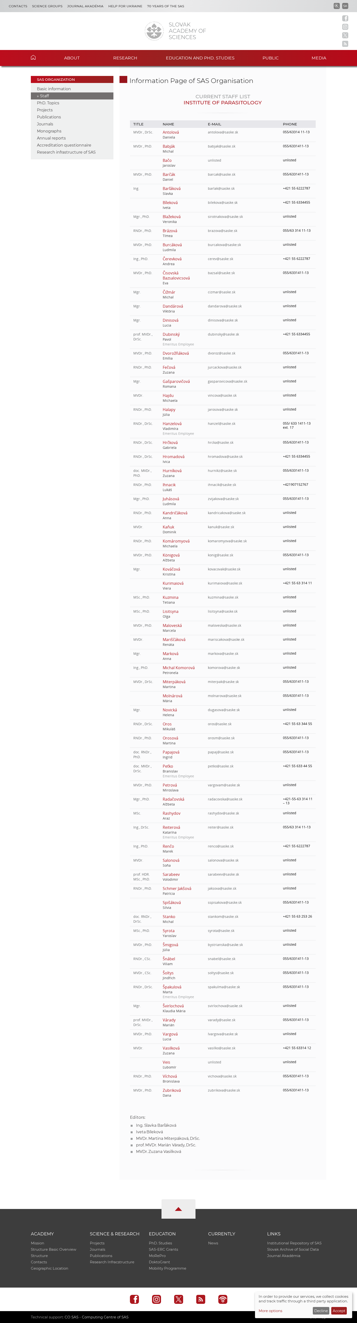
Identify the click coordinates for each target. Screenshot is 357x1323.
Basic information (54, 89)
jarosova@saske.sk (223, 409)
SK (345, 6)
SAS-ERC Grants (163, 1249)
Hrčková (170, 442)
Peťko (168, 766)
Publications (49, 117)
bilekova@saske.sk (223, 202)
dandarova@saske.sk (225, 306)
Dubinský (171, 334)
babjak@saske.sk (221, 146)
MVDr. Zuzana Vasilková (158, 1151)
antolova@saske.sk (223, 132)
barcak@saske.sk (221, 174)
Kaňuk (168, 527)
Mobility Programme (167, 1268)
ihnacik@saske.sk (222, 484)
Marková (170, 653)
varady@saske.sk (221, 1020)
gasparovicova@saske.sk (227, 381)
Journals (45, 124)
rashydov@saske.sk (223, 813)
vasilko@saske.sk (221, 1048)
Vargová (170, 1034)
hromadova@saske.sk (225, 456)
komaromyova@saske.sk (227, 541)
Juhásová (171, 498)
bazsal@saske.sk (221, 273)
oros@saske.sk (219, 724)
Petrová (170, 785)
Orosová (170, 738)
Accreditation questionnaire (64, 145)
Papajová (171, 752)
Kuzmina (170, 597)
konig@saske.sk (220, 555)
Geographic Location (49, 1268)
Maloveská (172, 625)
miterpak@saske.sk (223, 681)
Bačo (167, 160)
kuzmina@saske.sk (223, 597)
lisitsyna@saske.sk (223, 611)
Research (125, 57)
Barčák (169, 174)
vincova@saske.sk (222, 395)
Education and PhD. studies (200, 57)
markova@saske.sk (223, 653)
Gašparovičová (176, 381)
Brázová (170, 230)
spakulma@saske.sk (224, 987)
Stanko (169, 916)
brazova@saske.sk (222, 230)
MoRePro (157, 1255)
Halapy (169, 409)
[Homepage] (154, 31)
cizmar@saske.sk (221, 292)
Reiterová (171, 827)
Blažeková (172, 216)
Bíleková (170, 202)
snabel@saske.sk (221, 958)
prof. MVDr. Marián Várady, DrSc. (166, 1145)
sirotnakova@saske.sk (225, 216)
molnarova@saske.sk (224, 695)
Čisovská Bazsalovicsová (176, 275)
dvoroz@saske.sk (221, 353)
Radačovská (173, 799)
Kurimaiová (173, 583)
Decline (321, 1310)
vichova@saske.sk (222, 1076)
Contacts (18, 6)
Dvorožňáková (176, 353)
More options (270, 1310)
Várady (169, 1020)
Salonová (171, 860)
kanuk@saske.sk (221, 527)
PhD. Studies (160, 1243)
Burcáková (172, 244)
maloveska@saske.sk (224, 625)
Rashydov (171, 813)
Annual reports (51, 138)
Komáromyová (176, 541)
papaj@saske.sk (220, 752)
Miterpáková (174, 681)
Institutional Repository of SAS (294, 1243)
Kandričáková (175, 513)
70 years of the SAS (165, 6)
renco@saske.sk (220, 846)
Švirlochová (173, 1006)
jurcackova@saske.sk (224, 367)
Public (271, 57)
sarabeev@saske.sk (223, 874)
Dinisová (170, 320)
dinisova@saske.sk (223, 320)
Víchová (170, 1076)
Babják (169, 146)
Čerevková (172, 259)
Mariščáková (174, 639)
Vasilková (171, 1048)
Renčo (168, 846)
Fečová (169, 367)
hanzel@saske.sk (221, 423)
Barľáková (172, 188)
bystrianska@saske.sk (225, 944)
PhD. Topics (48, 103)
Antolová (171, 132)
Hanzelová (172, 423)
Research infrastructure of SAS (66, 152)
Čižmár (169, 292)
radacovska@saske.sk (225, 799)
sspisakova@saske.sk (225, 902)
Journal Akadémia (85, 6)
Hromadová (174, 456)
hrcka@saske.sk (220, 442)
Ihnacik (169, 484)
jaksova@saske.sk (222, 888)
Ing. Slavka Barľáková (156, 1125)
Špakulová (172, 987)
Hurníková (172, 470)
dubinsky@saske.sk (223, 334)
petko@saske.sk (220, 766)
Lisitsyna (170, 611)
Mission (37, 1243)
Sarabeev (171, 874)
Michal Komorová (179, 667)
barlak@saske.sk (221, 188)
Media (319, 57)
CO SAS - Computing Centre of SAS (96, 1317)
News (213, 1243)
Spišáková (172, 902)
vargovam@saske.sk (224, 785)
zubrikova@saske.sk (224, 1090)
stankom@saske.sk (223, 916)
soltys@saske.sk (220, 972)
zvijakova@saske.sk (223, 498)
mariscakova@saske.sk (226, 639)
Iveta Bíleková (149, 1132)
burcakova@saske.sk (224, 244)
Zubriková (172, 1090)
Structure (39, 1255)
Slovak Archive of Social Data (293, 1249)
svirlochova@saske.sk (225, 1005)
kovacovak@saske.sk (224, 569)
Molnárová (172, 695)
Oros (167, 724)
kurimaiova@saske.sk (225, 583)
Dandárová (173, 306)
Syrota (169, 930)
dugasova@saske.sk (224, 709)
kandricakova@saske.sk (227, 512)
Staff (44, 96)
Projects (45, 110)
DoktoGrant (159, 1262)
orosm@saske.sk (221, 738)
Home (41, 57)
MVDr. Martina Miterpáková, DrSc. (168, 1138)
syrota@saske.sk (221, 930)
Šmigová (170, 944)
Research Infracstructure (112, 1262)
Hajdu (168, 395)
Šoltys (168, 973)
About (72, 57)
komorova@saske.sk (224, 667)
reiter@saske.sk (220, 827)
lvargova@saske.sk (223, 1034)
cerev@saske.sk (220, 258)
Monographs (49, 131)
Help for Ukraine (125, 6)
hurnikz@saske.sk (222, 470)
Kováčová (171, 569)
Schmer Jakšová (177, 888)
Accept (339, 1310)
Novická (170, 710)
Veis (166, 1062)
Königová (171, 555)
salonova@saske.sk (223, 860)
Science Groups (47, 6)
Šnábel (169, 958)
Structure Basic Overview (53, 1249)
